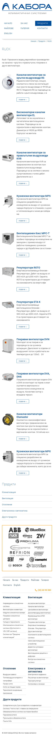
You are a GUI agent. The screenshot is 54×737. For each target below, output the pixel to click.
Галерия (25, 28)
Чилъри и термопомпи (11, 622)
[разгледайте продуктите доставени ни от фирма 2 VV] (40, 536)
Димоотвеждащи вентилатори (39, 613)
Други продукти (9, 517)
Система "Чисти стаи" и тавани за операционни (20, 708)
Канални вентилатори (36, 606)
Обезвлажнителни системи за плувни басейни (20, 712)
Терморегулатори (34, 681)
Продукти (42, 23)
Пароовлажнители (10, 715)
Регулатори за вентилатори (38, 678)
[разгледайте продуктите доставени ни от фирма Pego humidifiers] (21, 560)
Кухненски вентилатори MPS (34, 195)
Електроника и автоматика (14, 511)
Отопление (7, 504)
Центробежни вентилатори (38, 610)
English (8, 33)
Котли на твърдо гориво (11, 687)
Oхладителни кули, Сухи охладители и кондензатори (22, 705)
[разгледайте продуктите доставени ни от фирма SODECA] (27, 536)
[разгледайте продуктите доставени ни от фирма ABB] (15, 530)
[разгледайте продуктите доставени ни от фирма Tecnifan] (36, 566)
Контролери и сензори (36, 684)
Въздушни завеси (9, 674)
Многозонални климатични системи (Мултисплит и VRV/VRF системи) (13, 628)
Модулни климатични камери (14, 613)
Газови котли (8, 684)
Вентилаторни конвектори (12, 609)
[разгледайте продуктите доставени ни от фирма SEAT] (10, 560)
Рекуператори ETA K (28, 301)
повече (22, 99)
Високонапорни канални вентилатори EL (31, 114)
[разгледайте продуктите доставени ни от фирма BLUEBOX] (35, 530)
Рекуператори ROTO (28, 267)
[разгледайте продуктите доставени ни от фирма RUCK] (14, 536)
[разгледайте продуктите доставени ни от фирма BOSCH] (15, 566)
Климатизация (9, 492)
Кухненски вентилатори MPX (34, 451)
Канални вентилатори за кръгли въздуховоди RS (31, 76)
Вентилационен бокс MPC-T (33, 233)
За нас (24, 23)
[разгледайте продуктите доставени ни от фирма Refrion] (20, 554)
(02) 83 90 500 (44, 590)
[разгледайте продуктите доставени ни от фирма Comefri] (38, 560)
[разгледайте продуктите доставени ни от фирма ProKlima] (27, 542)
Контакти (42, 28)
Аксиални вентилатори (36, 603)
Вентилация (7, 498)
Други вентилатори (35, 631)
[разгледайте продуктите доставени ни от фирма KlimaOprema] (20, 548)
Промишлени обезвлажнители (14, 718)
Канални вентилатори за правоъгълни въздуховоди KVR (32, 155)
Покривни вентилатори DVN (33, 339)
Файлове (8, 28)
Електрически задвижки (37, 674)
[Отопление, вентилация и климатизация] (27, 13)
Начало (8, 23)
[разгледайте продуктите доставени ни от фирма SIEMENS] (39, 548)
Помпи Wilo (7, 721)
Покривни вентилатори (36, 622)
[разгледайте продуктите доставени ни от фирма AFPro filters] (39, 554)
